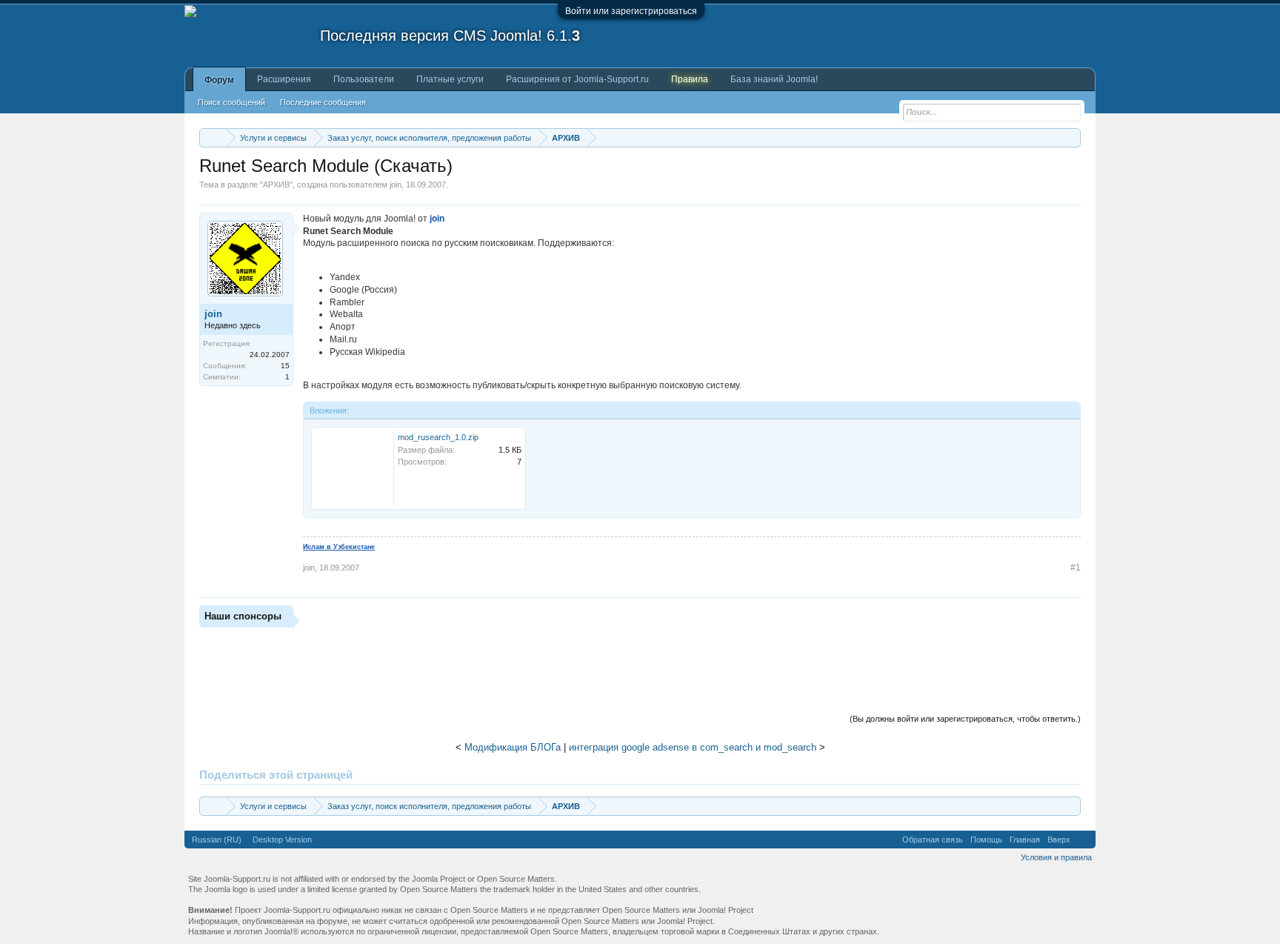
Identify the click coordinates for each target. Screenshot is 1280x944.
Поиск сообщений (231, 102)
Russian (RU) (216, 839)
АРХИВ (276, 184)
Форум (219, 80)
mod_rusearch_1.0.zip (438, 437)
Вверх (1058, 839)
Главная (1025, 839)
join (395, 184)
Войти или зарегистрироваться (631, 11)
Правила (689, 79)
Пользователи (363, 79)
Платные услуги (450, 79)
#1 (1075, 567)
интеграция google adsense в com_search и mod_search (692, 747)
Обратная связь (932, 839)
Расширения (284, 79)
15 (285, 366)
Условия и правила (1056, 857)
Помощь (986, 839)
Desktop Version (282, 839)
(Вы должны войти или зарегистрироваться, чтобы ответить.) (965, 718)
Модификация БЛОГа (512, 747)
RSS (1083, 839)
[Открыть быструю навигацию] (1071, 137)
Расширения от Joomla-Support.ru (577, 79)
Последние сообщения (323, 102)
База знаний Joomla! (774, 79)
